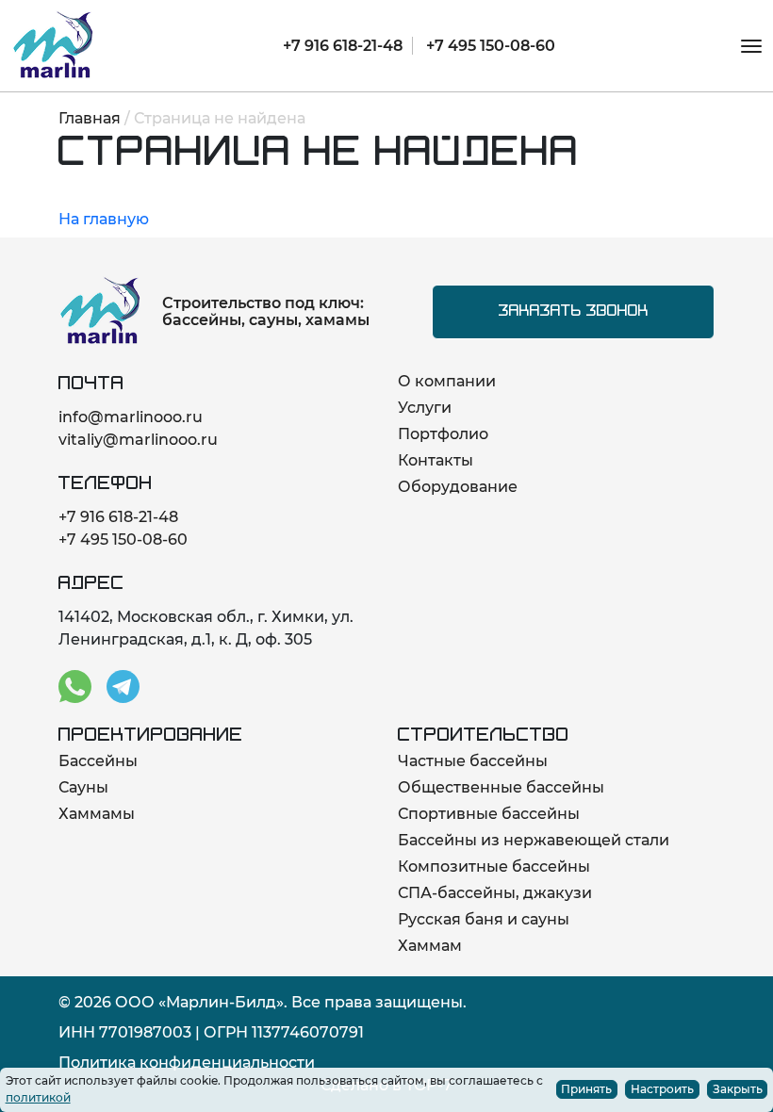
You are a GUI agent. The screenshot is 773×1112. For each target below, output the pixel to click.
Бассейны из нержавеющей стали (533, 840)
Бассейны (98, 761)
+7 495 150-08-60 (490, 46)
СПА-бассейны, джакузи (495, 893)
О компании (447, 381)
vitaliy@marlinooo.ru (138, 440)
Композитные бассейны (494, 866)
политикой (38, 1097)
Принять (586, 1089)
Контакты (435, 460)
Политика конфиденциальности (186, 1062)
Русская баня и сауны (483, 919)
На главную (103, 219)
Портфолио (443, 434)
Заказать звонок (574, 311)
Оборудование (458, 487)
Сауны (83, 787)
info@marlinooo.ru (130, 417)
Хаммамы (96, 814)
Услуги (425, 408)
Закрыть (738, 1089)
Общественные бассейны (501, 787)
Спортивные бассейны (489, 814)
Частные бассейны (473, 761)
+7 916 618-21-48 (343, 46)
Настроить (662, 1089)
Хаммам (430, 946)
